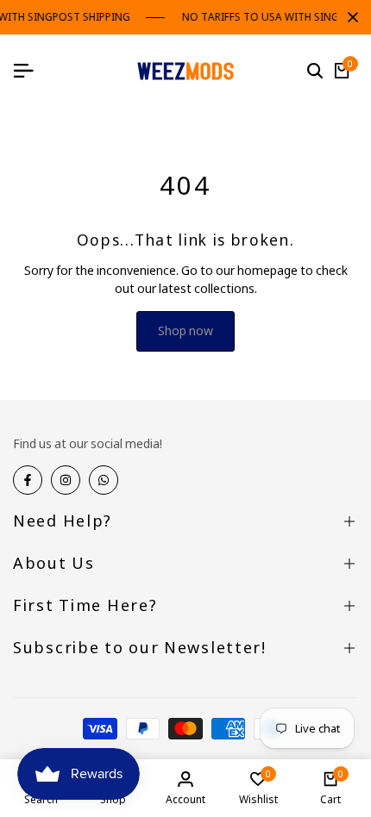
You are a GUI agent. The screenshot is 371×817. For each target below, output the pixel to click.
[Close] (349, 17)
